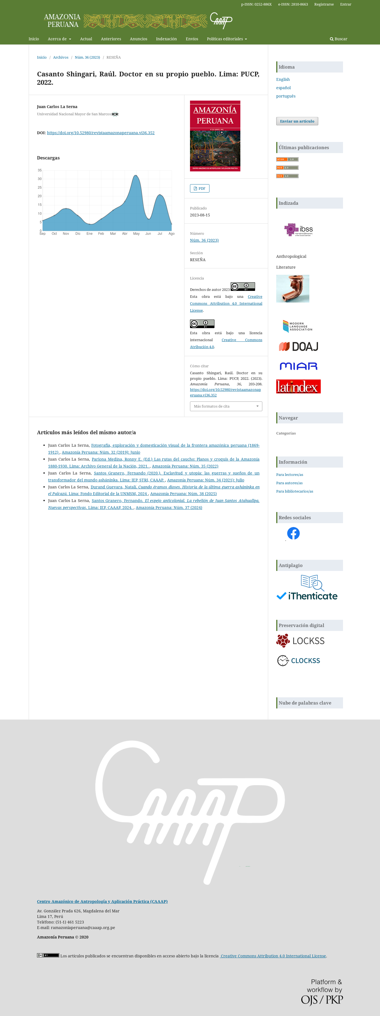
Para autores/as (289, 482)
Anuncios (138, 38)
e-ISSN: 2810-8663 (293, 4)
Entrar (345, 4)
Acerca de (58, 38)
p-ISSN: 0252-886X (256, 4)
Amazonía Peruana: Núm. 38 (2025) (183, 493)
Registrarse (324, 4)
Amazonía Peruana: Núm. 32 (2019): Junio (101, 452)
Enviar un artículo (297, 121)
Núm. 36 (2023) (87, 57)
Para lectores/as (289, 474)
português (285, 96)
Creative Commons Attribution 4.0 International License (226, 303)
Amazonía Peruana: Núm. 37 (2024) (169, 507)
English (283, 79)
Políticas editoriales (225, 38)
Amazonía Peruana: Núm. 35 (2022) (185, 466)
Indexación (166, 38)
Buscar (340, 38)
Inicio (34, 38)
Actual (86, 38)
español (283, 87)
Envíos (192, 38)
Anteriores (111, 38)
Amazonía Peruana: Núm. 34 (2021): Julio (205, 480)
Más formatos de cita (212, 406)
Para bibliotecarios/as (294, 491)
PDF (202, 188)
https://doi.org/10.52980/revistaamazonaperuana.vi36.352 (101, 132)
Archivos (60, 57)
